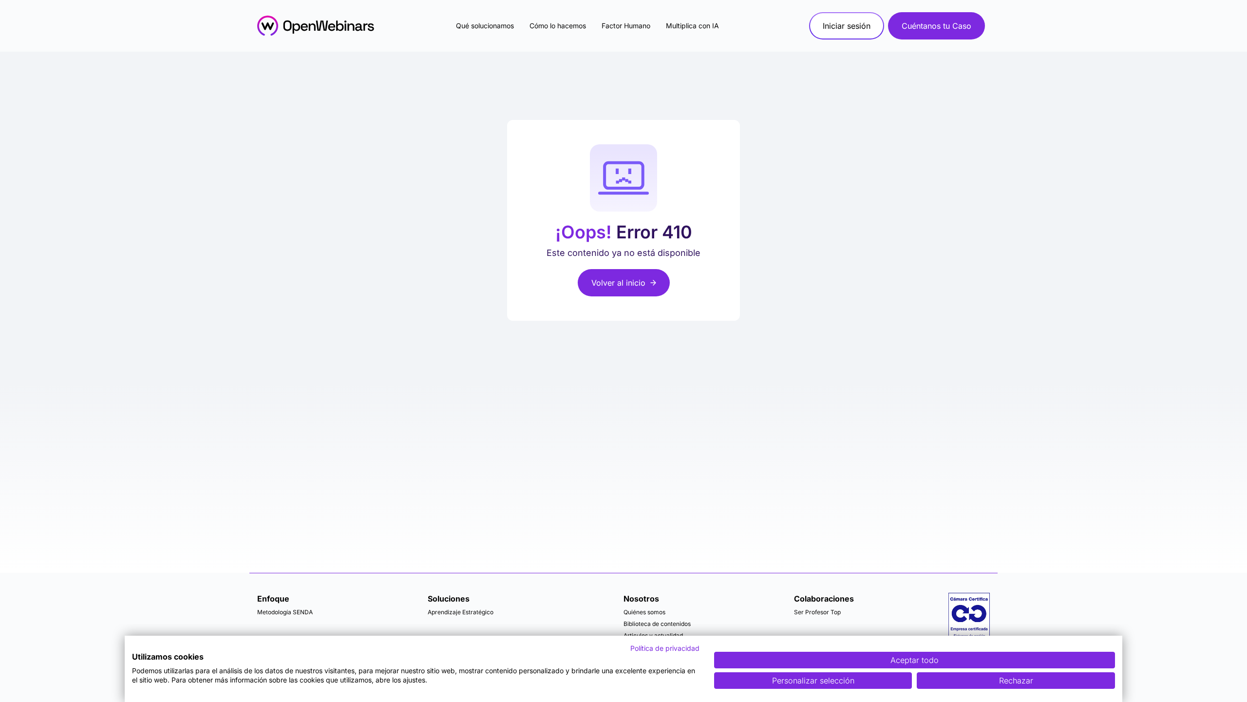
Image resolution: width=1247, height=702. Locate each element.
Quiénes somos (644, 612)
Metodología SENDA (285, 612)
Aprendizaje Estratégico (460, 612)
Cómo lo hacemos (557, 25)
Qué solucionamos (485, 25)
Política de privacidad (664, 648)
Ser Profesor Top (817, 612)
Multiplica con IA (692, 25)
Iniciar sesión (846, 26)
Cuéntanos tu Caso (936, 26)
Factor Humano (626, 25)
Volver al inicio (618, 283)
